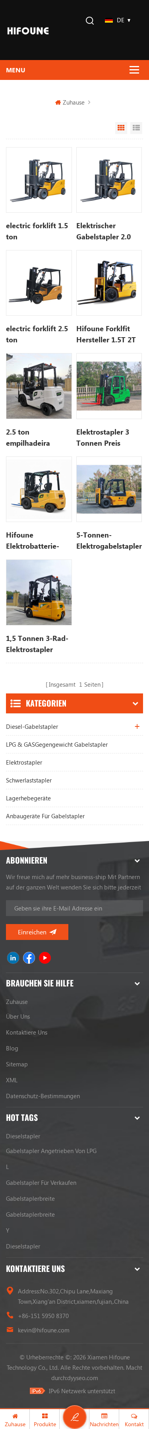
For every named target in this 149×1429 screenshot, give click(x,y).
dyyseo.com (82, 1378)
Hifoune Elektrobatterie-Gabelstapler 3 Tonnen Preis (32, 540)
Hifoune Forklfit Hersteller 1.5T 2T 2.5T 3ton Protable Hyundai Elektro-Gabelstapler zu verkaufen (107, 334)
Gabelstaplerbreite (30, 1198)
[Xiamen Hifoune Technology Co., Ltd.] (28, 30)
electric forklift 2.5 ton (37, 334)
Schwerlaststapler (29, 780)
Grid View (121, 128)
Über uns (18, 1016)
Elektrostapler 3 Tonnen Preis (102, 437)
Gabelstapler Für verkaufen (41, 1182)
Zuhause (74, 102)
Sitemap (17, 1064)
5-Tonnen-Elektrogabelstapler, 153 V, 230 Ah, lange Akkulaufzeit (109, 540)
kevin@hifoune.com (44, 1330)
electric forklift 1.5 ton (37, 231)
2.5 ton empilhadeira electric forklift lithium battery (31, 438)
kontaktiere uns (26, 1032)
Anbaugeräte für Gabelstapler (45, 816)
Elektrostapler (24, 762)
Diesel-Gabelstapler (32, 726)
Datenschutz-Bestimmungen (43, 1096)
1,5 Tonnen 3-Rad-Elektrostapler (37, 643)
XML (11, 1080)
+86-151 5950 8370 (43, 1316)
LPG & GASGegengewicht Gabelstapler (57, 744)
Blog (12, 1048)
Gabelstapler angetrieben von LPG (51, 1151)
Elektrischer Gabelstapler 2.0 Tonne (103, 231)
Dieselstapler (23, 1136)
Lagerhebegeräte (28, 798)
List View (136, 128)
